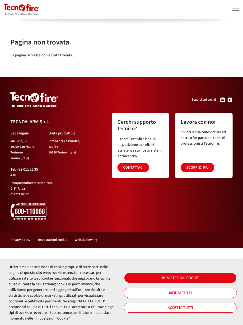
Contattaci (133, 167)
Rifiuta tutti (180, 292)
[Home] (19, 7)
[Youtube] (230, 100)
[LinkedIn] (222, 100)
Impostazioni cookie (180, 278)
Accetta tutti (180, 307)
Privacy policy (20, 239)
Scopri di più (197, 167)
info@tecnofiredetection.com (31, 183)
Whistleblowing (86, 239)
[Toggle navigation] (235, 9)
